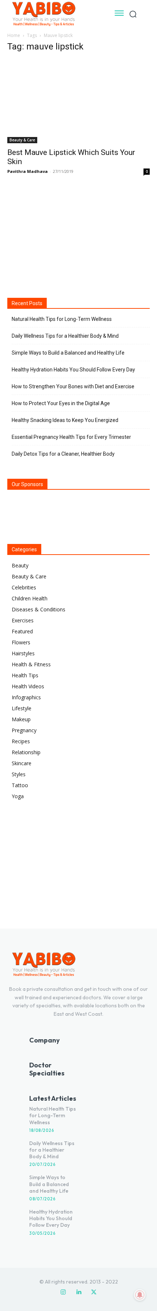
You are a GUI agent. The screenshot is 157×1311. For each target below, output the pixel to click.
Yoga (18, 796)
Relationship (26, 752)
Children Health (29, 598)
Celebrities (24, 587)
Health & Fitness (31, 664)
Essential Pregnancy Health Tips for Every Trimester (71, 437)
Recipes (21, 741)
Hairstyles (23, 653)
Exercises (23, 620)
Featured (22, 631)
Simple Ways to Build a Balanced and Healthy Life (68, 353)
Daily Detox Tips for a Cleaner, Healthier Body (63, 454)
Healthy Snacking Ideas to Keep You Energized (65, 420)
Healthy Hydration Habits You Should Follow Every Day (73, 370)
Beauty (20, 565)
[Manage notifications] (140, 1295)
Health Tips (25, 675)
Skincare (21, 763)
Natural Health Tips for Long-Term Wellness (62, 319)
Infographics (26, 697)
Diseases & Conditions (38, 609)
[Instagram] (63, 1292)
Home (13, 35)
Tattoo (20, 785)
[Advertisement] (78, 236)
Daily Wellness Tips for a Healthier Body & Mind (65, 336)
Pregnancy (24, 730)
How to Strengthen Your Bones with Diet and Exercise (73, 386)
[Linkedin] (78, 1292)
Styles (19, 774)
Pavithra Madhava (27, 171)
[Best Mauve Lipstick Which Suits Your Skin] (78, 101)
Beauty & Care (22, 139)
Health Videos (28, 686)
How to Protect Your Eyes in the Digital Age (61, 403)
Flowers (21, 642)
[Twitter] (94, 1292)
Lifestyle (21, 708)
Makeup (21, 719)
